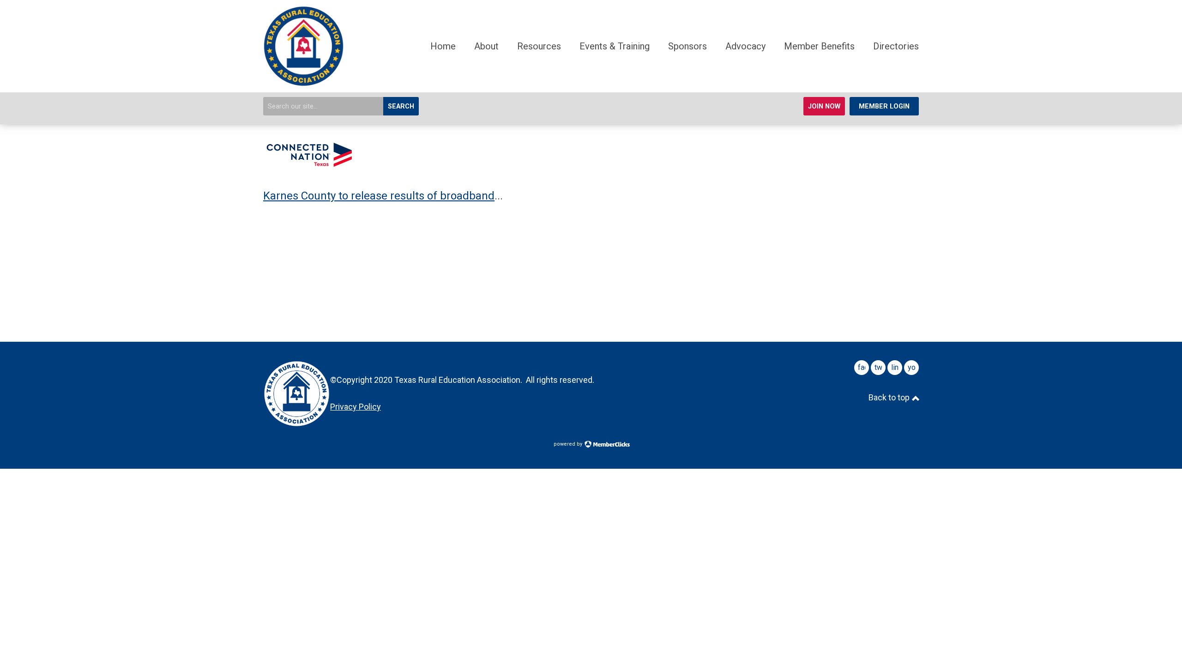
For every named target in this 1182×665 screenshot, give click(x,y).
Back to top (889, 397)
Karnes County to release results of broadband (379, 195)
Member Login (884, 106)
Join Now (824, 106)
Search (401, 106)
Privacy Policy (355, 406)
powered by (569, 444)
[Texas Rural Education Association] (303, 83)
